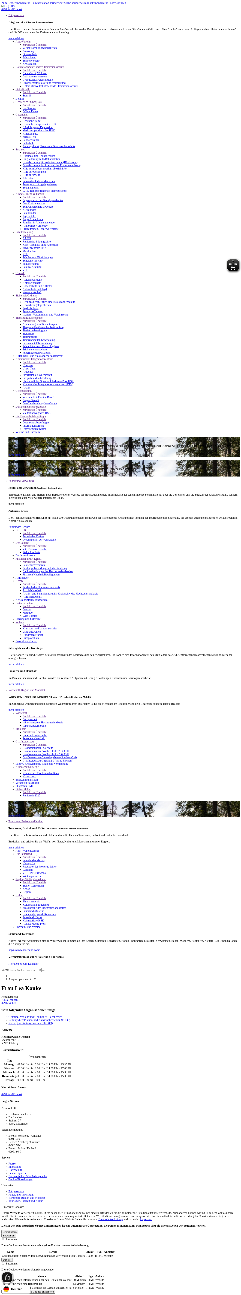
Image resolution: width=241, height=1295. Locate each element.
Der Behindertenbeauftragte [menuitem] (31, 406)
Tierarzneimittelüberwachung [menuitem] (39, 339)
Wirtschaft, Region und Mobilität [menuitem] (26, 690)
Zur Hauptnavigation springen (42, 2)
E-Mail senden (9, 999)
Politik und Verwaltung (21, 1194)
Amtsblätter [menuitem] (22, 577)
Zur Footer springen (115, 2)
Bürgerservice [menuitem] (16, 15)
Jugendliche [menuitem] (29, 216)
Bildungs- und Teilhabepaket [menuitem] (39, 155)
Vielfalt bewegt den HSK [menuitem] (37, 412)
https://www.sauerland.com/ (24, 949)
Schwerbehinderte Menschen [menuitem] (39, 181)
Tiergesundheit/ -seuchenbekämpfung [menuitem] (43, 327)
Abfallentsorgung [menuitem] (32, 279)
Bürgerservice (16, 1191)
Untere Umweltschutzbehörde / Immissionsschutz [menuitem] (50, 85)
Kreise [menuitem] (26, 888)
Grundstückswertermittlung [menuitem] (38, 79)
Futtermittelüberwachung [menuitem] (36, 352)
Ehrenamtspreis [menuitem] (31, 901)
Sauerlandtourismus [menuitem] (33, 860)
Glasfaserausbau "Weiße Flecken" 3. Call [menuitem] (46, 751)
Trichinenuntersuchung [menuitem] (35, 349)
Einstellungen (10, 1232)
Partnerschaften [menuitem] (24, 603)
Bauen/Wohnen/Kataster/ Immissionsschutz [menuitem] (40, 66)
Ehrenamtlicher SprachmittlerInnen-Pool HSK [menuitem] (48, 381)
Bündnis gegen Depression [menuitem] (38, 127)
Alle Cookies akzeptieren (41, 1291)
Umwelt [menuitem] (20, 273)
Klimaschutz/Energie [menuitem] (27, 766)
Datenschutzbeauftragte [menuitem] (36, 422)
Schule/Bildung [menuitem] (24, 232)
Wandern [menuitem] (28, 869)
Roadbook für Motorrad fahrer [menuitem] (39, 866)
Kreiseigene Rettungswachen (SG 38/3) (30, 1023)
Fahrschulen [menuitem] (29, 57)
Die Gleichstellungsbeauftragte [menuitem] (40, 403)
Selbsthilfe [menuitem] (28, 143)
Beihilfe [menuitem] (20, 98)
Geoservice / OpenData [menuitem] (29, 101)
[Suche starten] (43, 970)
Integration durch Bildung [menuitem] (37, 378)
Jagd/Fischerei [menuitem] (30, 308)
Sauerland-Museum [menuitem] (33, 910)
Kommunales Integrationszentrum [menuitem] (34, 358)
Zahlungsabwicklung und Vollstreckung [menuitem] (45, 568)
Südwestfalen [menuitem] (23, 789)
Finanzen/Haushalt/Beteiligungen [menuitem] (41, 574)
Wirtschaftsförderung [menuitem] (34, 725)
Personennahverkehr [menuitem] (34, 738)
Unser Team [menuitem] (29, 368)
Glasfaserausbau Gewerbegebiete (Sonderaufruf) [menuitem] (50, 757)
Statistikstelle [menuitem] (23, 89)
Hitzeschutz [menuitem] (29, 776)
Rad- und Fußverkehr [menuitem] (35, 735)
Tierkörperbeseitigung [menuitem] (35, 330)
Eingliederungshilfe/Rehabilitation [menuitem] (42, 158)
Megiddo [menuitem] (28, 612)
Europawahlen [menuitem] (31, 637)
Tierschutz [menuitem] (28, 333)
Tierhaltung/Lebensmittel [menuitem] (29, 317)
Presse (12, 1163)
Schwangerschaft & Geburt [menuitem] (38, 206)
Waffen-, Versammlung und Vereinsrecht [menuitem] (45, 314)
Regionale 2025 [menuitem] (31, 795)
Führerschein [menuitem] (30, 54)
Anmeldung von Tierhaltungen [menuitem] (40, 324)
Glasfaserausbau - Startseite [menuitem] (38, 747)
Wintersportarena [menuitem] (32, 876)
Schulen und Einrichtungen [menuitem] (38, 257)
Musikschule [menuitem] (30, 251)
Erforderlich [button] (8, 1235)
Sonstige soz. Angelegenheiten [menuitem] (40, 184)
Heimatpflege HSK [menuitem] (33, 920)
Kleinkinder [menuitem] (29, 209)
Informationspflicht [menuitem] (33, 425)
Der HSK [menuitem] (21, 530)
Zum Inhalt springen (92, 2)
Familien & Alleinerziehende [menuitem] (39, 222)
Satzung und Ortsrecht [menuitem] (28, 618)
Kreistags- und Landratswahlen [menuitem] (40, 628)
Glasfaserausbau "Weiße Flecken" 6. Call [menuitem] (46, 754)
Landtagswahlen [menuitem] (32, 631)
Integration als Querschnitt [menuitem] (37, 374)
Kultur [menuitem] (19, 895)
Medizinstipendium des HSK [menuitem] (39, 130)
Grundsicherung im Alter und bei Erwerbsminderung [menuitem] (52, 165)
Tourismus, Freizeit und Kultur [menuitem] (25, 821)
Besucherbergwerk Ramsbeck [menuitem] (39, 914)
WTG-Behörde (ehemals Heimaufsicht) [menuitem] (45, 190)
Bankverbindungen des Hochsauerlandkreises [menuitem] (48, 571)
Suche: (5, 969)
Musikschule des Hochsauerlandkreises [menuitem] (44, 907)
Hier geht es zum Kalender (23, 963)
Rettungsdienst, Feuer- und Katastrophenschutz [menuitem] (49, 146)
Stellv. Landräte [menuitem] (31, 552)
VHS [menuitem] (25, 270)
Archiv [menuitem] (26, 387)
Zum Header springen (13, 2)
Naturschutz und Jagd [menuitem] (35, 289)
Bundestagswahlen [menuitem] (33, 634)
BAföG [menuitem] (27, 238)
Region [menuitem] (27, 891)
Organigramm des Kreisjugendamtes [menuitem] (43, 200)
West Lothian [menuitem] (30, 615)
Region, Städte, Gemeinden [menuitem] (31, 879)
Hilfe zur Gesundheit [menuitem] (34, 171)
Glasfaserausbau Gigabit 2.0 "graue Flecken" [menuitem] (48, 760)
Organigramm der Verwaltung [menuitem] (39, 539)
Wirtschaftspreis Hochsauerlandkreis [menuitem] (43, 722)
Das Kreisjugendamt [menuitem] (34, 203)
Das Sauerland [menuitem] (24, 853)
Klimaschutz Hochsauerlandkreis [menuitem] (41, 773)
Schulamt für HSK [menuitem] (33, 260)
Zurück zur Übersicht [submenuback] (34, 44)
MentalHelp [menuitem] (29, 136)
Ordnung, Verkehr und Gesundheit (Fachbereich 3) (36, 1016)
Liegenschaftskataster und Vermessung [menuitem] (44, 82)
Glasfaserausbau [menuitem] (25, 741)
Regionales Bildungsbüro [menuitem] (37, 241)
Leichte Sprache (17, 1173)
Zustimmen (11, 1239)
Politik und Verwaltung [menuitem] (21, 480)
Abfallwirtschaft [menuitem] (32, 282)
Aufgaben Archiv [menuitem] (32, 596)
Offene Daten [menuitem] (30, 111)
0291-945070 (8, 1003)
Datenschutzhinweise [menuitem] (34, 428)
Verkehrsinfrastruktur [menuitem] (27, 782)
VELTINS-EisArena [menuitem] (34, 872)
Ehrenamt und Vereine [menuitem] (28, 926)
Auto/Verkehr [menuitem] (23, 41)
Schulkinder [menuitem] (29, 212)
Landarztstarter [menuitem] (31, 139)
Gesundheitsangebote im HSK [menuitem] (39, 124)
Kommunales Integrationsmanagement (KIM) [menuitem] (48, 384)
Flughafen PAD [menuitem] (24, 785)
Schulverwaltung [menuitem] (32, 266)
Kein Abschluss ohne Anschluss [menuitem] (40, 244)
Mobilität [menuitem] (21, 728)
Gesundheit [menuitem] (22, 114)
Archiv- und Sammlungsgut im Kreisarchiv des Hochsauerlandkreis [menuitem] (60, 593)
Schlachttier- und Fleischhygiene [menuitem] (41, 346)
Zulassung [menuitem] (28, 51)
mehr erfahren (16, 38)
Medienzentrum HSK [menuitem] (35, 247)
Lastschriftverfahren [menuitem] (34, 564)
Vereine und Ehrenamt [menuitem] (28, 431)
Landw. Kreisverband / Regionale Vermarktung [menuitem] (42, 763)
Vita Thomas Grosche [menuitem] (35, 549)
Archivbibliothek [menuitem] (32, 590)
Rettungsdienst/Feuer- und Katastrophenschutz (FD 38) (39, 1019)
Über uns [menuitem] (28, 365)
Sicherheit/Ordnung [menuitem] (26, 295)
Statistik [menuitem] (27, 95)
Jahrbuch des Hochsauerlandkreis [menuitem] (41, 587)
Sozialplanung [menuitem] (30, 187)
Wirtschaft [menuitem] (21, 712)
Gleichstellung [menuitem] (24, 390)
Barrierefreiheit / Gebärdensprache (27, 1176)
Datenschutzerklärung (110, 1219)
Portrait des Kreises (19, 526)
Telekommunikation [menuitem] (27, 779)
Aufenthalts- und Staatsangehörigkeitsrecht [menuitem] (39, 355)
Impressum (14, 1166)
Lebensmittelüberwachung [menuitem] (37, 343)
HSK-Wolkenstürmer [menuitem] (27, 850)
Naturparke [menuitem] (29, 863)
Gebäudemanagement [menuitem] (35, 76)
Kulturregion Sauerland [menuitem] (36, 904)
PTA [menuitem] (25, 254)
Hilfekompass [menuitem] (30, 133)
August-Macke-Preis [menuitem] (34, 923)
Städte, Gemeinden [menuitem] (33, 885)
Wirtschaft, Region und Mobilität (26, 1197)
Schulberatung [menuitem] (31, 263)
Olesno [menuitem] (27, 609)
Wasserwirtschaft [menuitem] (32, 292)
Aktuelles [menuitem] (28, 371)
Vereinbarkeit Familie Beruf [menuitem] (38, 397)
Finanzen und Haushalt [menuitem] (28, 558)
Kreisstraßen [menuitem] (30, 63)
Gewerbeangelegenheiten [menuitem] (37, 305)
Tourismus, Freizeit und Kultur (25, 1200)
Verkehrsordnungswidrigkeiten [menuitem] (40, 47)
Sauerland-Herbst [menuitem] (32, 917)
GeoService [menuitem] (29, 108)
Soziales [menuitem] (20, 149)
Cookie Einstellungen (20, 1179)
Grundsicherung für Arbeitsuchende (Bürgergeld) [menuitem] (50, 162)
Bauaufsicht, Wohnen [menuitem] (35, 73)
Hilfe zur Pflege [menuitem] (31, 174)
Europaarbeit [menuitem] (30, 719)
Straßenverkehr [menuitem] (31, 60)
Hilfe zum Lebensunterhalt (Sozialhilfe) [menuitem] (45, 168)
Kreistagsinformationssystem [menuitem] (31, 599)
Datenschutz (15, 1169)
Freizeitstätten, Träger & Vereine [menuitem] (41, 228)
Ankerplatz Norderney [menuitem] (35, 225)
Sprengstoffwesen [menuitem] (33, 311)
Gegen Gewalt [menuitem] (31, 400)
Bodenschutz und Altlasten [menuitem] (37, 285)
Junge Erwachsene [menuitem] (33, 219)
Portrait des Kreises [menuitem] (33, 536)
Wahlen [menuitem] (20, 622)
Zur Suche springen (70, 2)
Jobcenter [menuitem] (28, 178)
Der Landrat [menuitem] (22, 542)
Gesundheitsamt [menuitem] (31, 120)
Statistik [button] (7, 1259)
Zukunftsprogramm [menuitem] (26, 641)
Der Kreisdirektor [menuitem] (25, 555)
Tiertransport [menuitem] (30, 336)
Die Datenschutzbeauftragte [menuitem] (31, 416)
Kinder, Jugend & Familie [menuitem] (30, 193)
